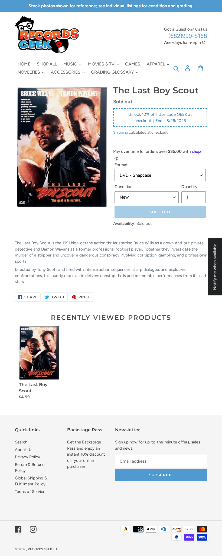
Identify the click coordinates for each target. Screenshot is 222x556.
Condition (123, 186)
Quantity (189, 186)
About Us (23, 449)
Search (21, 442)
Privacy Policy (27, 457)
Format (121, 164)
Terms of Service (30, 491)
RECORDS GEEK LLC (43, 549)
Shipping (120, 132)
